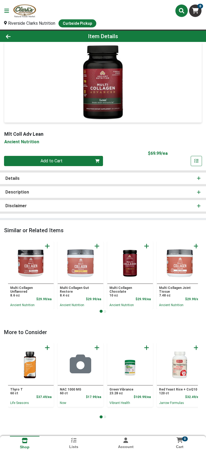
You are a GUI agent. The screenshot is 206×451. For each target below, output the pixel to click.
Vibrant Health (119, 403)
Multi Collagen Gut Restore (74, 291)
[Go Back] (29, 36)
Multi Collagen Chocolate (120, 291)
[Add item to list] (196, 161)
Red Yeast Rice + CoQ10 (178, 391)
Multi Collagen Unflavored (21, 291)
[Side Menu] (6, 10)
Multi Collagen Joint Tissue (175, 291)
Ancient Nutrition (22, 305)
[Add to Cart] (47, 246)
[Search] (181, 11)
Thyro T (16, 391)
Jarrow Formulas (171, 403)
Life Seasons (19, 403)
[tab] (101, 311)
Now (63, 403)
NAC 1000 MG (70, 391)
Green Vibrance (121, 391)
